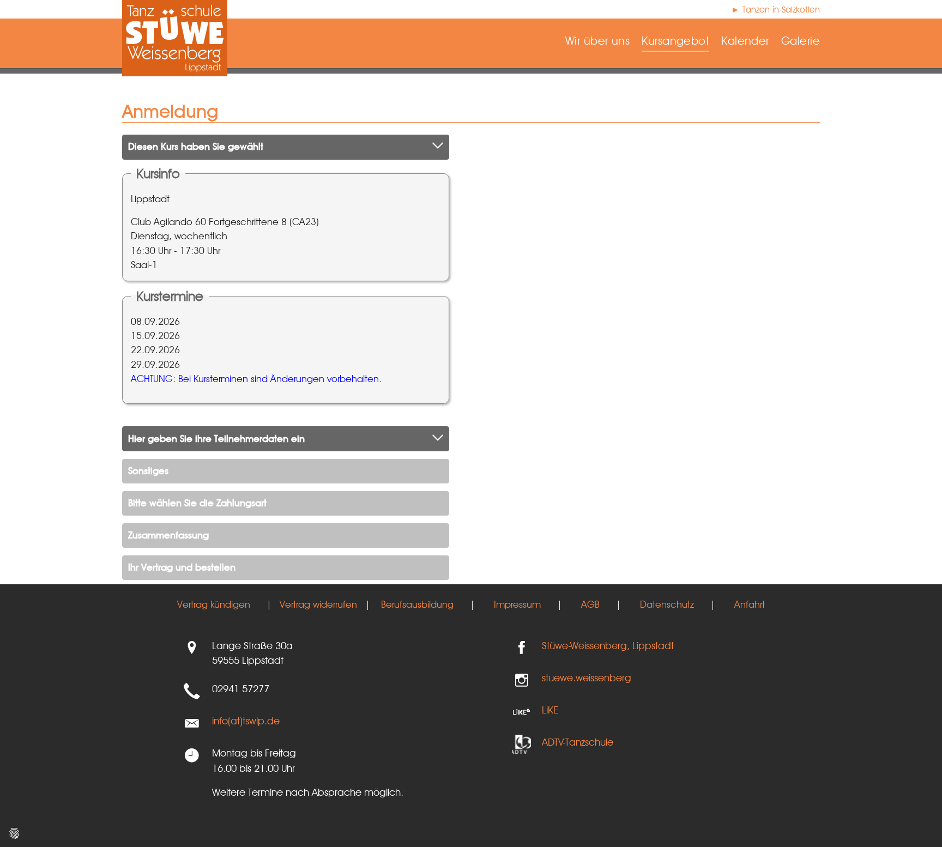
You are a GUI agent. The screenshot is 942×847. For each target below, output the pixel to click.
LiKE (550, 710)
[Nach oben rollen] (916, 821)
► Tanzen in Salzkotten (775, 9)
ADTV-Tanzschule (577, 742)
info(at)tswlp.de (246, 721)
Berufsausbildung (417, 604)
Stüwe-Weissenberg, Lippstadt (608, 645)
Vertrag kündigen (213, 604)
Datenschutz (667, 604)
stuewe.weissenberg (586, 677)
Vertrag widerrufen (318, 604)
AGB (590, 604)
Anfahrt (749, 604)
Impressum (517, 604)
